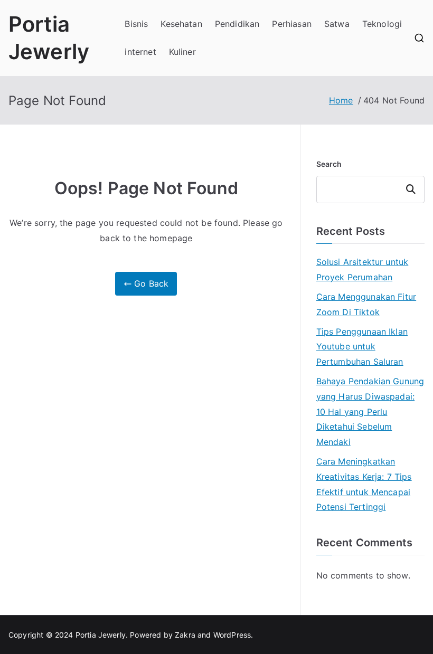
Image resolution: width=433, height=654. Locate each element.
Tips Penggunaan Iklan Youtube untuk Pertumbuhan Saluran (362, 346)
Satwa (337, 23)
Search (329, 163)
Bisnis (136, 23)
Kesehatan (181, 23)
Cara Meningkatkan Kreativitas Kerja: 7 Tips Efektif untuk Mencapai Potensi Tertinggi (364, 484)
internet (140, 51)
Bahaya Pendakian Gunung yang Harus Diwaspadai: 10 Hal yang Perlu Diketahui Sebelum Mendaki (370, 411)
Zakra (185, 634)
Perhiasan (291, 23)
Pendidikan (237, 23)
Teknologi (382, 23)
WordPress (232, 634)
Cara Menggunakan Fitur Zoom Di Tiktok (366, 304)
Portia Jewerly (101, 634)
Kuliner (182, 51)
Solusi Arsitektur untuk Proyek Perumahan (362, 269)
